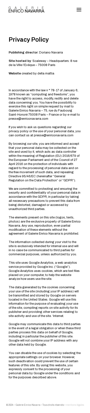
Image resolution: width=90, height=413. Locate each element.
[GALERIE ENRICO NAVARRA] (26, 10)
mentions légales (75, 405)
